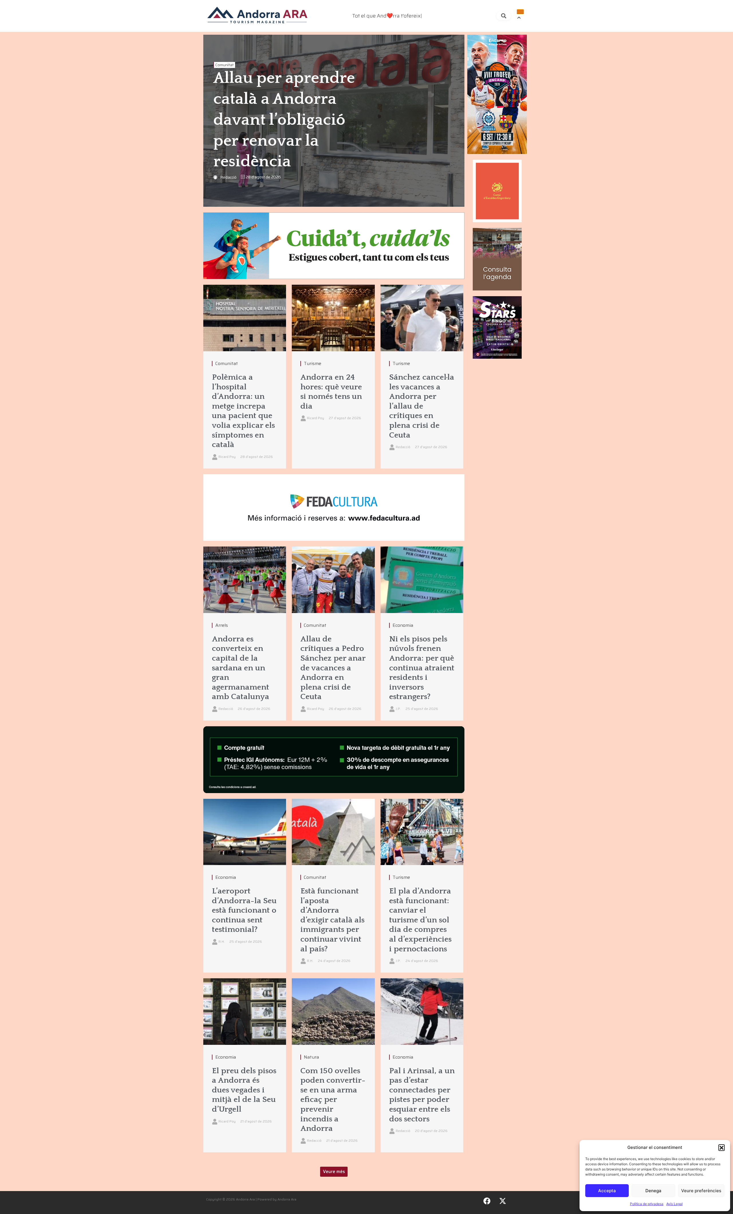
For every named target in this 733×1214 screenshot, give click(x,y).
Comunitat (224, 65)
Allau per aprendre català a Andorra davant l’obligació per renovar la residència (284, 120)
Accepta (607, 1190)
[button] (721, 1147)
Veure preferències (701, 1190)
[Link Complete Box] (244, 376)
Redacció (228, 177)
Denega (653, 1190)
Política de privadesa (646, 1204)
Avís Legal (674, 1204)
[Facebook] (487, 1201)
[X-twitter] (503, 1201)
